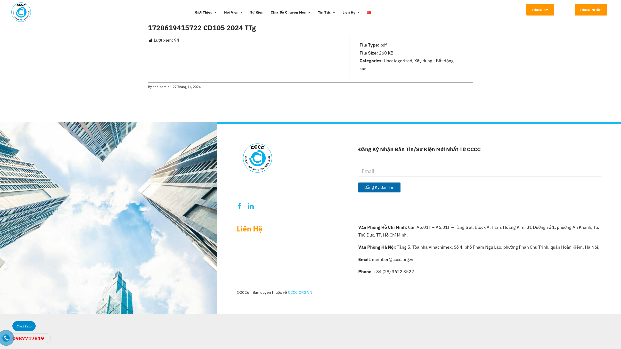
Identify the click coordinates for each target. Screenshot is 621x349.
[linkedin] (251, 206)
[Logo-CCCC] (21, 4)
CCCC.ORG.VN (300, 292)
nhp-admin (161, 87)
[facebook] (240, 206)
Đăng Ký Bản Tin (379, 187)
